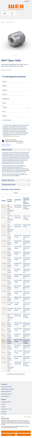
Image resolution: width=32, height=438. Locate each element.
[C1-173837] (10, 324)
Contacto (3, 414)
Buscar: (16, 193)
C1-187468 (3, 357)
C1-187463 (3, 335)
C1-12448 (4, 308)
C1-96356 (4, 362)
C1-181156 (3, 329)
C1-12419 (3, 246)
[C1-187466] (10, 347)
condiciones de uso (14, 136)
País (3, 105)
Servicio (3, 406)
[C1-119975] (10, 219)
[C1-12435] (10, 276)
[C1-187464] (10, 341)
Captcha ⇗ (19, 143)
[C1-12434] (10, 271)
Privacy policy (27, 417)
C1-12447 (3, 303)
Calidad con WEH (5, 402)
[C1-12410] (10, 237)
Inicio (2, 22)
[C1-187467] (10, 352)
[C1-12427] (10, 265)
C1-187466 (3, 346)
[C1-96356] (10, 366)
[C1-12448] (10, 310)
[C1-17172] (10, 317)
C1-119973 (3, 206)
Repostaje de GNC (6, 391)
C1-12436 (3, 280)
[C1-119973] (10, 209)
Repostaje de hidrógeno (7, 389)
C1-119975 (3, 216)
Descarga (3, 411)
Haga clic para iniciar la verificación (14, 141)
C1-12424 (4, 252)
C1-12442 (4, 286)
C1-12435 (3, 275)
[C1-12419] (10, 248)
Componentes (5, 396)
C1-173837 (3, 323)
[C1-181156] (10, 330)
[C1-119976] (10, 229)
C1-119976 (3, 225)
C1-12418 (3, 241)
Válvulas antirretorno (6, 394)
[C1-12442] (10, 287)
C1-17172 (3, 314)
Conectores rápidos (6, 386)
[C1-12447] (10, 304)
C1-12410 (3, 235)
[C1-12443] (10, 293)
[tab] (16, 149)
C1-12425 (4, 258)
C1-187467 (3, 351)
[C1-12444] (10, 299)
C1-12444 (4, 297)
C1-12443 (3, 291)
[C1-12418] (10, 242)
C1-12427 (3, 263)
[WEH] (16, 7)
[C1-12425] (10, 259)
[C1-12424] (10, 254)
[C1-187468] (10, 358)
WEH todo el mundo (6, 409)
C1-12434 (3, 269)
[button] (27, 1)
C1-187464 (3, 340)
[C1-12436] (10, 282)
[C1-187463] (10, 336)
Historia (3, 404)
